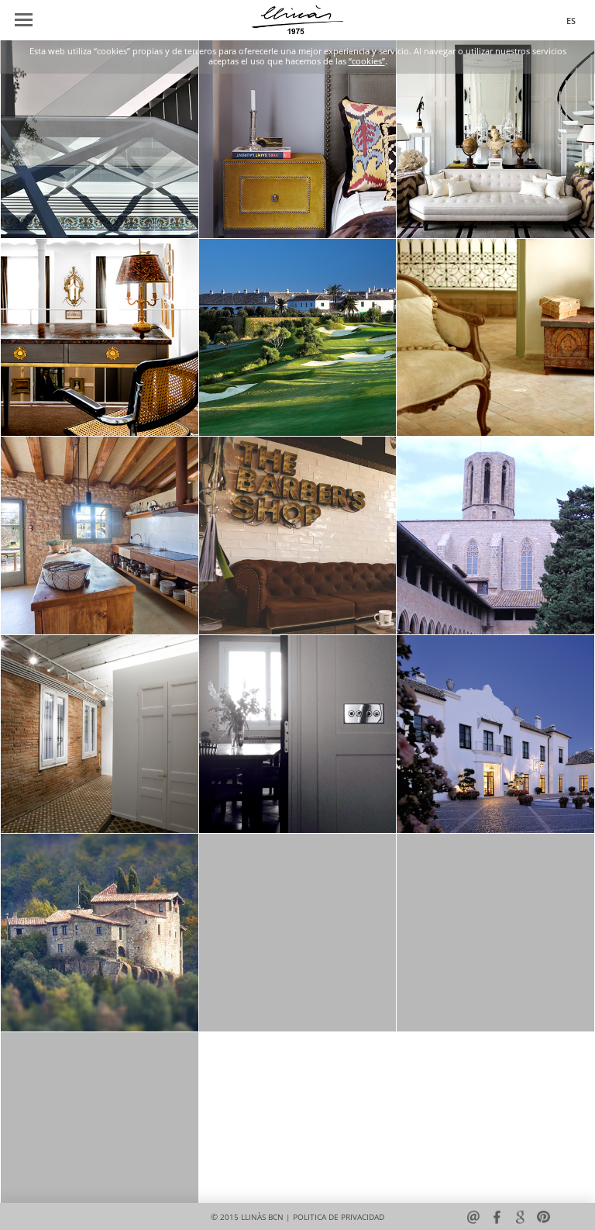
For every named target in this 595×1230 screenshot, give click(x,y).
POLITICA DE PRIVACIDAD (338, 1217)
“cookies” (367, 62)
